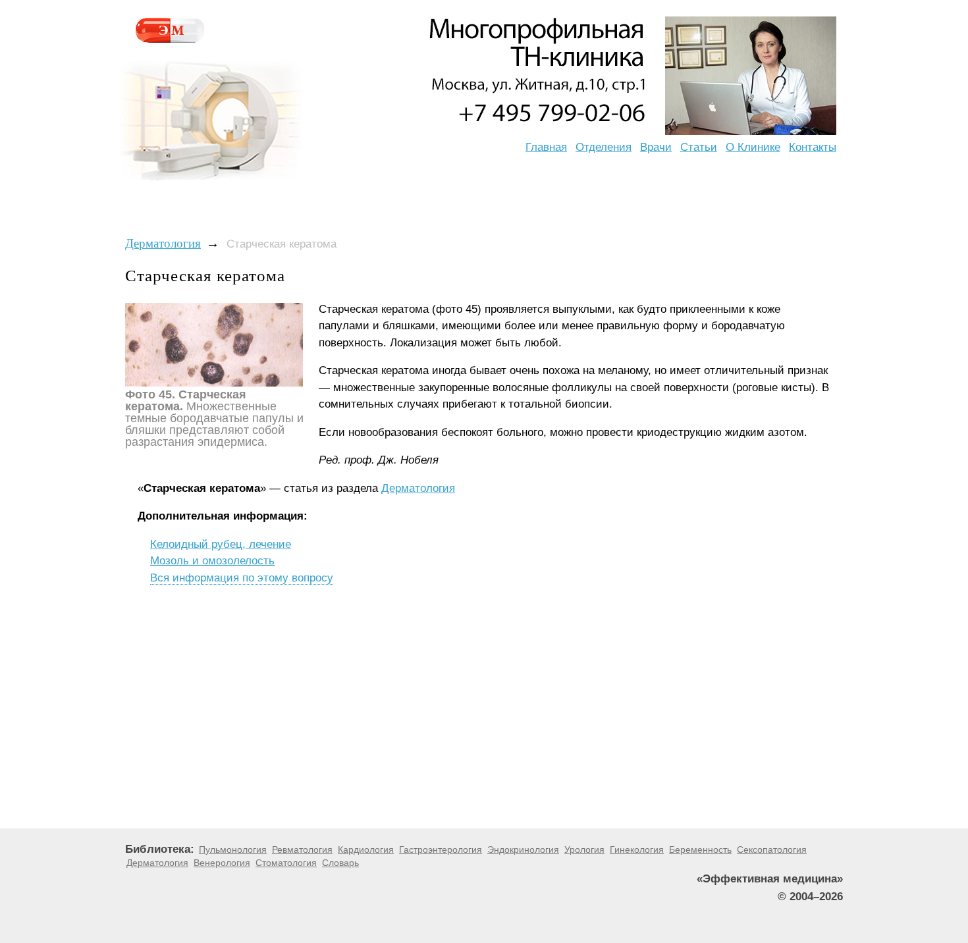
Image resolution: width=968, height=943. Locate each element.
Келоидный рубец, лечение (220, 544)
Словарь (340, 862)
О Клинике (753, 147)
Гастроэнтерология (440, 849)
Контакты (812, 147)
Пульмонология (233, 849)
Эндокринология (523, 849)
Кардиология (366, 849)
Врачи (656, 147)
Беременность (700, 849)
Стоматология (286, 862)
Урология (584, 849)
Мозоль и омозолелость (212, 560)
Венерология (222, 862)
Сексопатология (772, 849)
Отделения (604, 147)
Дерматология (163, 243)
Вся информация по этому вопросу (241, 578)
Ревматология (302, 849)
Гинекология (637, 849)
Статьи (698, 147)
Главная (546, 147)
